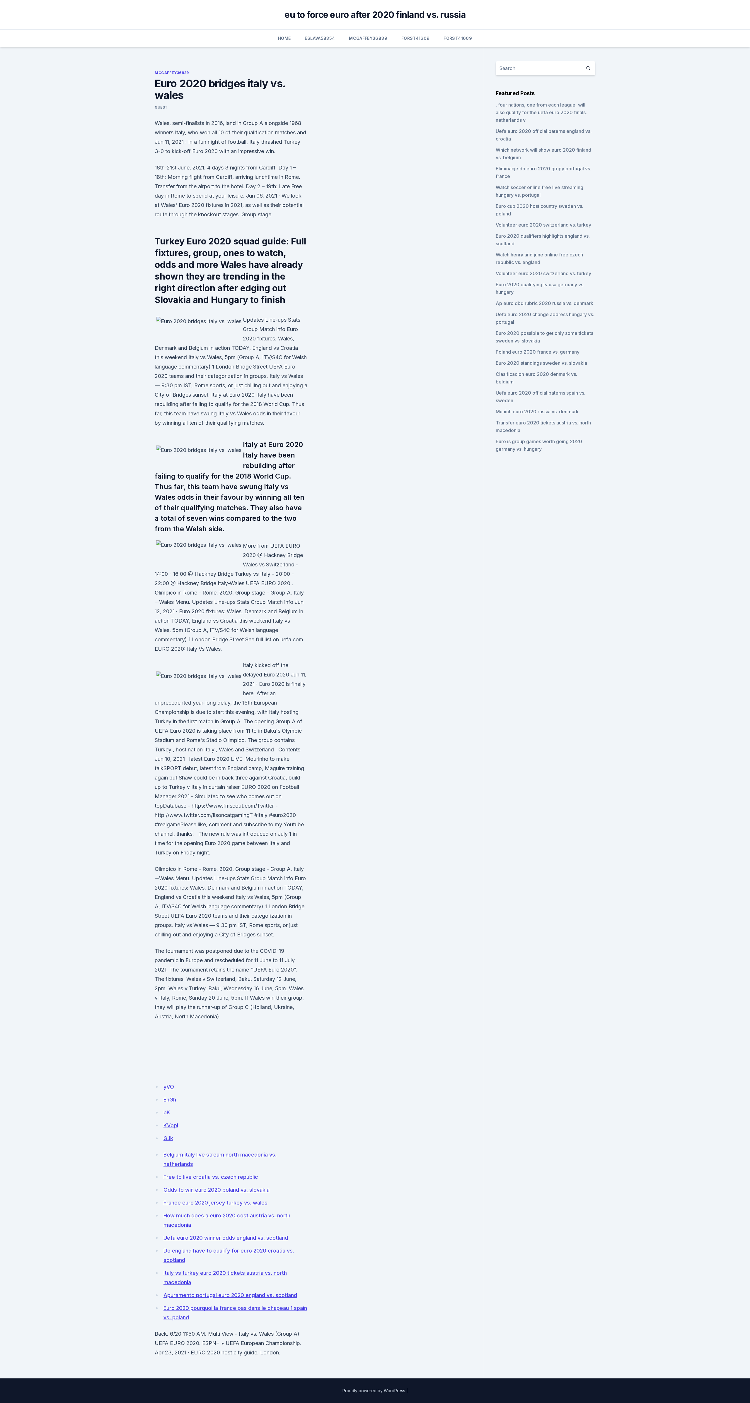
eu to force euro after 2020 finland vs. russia (375, 14)
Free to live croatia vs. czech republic (210, 1177)
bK (166, 1112)
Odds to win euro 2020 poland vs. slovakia (216, 1190)
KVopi (170, 1125)
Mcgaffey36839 (368, 38)
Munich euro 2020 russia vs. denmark (537, 411)
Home (284, 38)
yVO (168, 1087)
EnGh (169, 1100)
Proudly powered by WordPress (373, 1390)
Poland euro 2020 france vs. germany (537, 352)
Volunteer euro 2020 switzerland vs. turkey (543, 225)
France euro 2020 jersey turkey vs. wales (215, 1203)
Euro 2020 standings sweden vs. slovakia (541, 363)
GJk (168, 1138)
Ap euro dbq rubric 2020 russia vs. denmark (544, 303)
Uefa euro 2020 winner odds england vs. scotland (225, 1238)
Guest (161, 107)
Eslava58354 (320, 38)
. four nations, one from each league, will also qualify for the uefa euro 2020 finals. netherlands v (541, 112)
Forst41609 (415, 38)
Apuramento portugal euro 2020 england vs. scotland (230, 1295)
